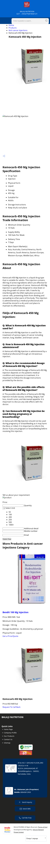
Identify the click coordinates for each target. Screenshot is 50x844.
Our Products (9, 736)
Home (11, 25)
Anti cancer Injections (18, 30)
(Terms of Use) (42, 827)
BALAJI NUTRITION (27, 12)
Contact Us (8, 739)
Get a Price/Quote (10, 636)
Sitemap (7, 743)
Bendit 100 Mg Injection (15, 612)
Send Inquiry (27, 802)
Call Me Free (27, 818)
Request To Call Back (11, 707)
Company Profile (10, 733)
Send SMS (27, 809)
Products (13, 28)
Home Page (8, 729)
